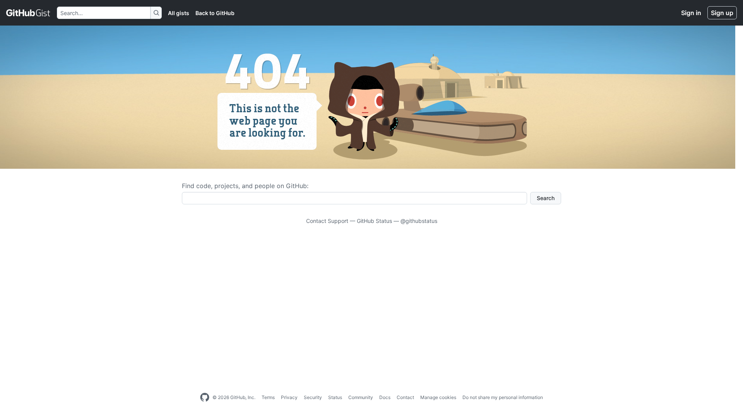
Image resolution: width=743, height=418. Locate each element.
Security (313, 397)
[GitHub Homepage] (204, 397)
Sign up (722, 13)
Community (360, 397)
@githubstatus (419, 221)
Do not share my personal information (502, 397)
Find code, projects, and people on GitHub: (245, 186)
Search (546, 198)
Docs (384, 397)
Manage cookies (438, 397)
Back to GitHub (215, 13)
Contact (405, 397)
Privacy (289, 397)
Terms (268, 397)
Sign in (691, 13)
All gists (178, 13)
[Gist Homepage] (28, 12)
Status (335, 397)
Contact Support (327, 221)
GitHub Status (374, 221)
